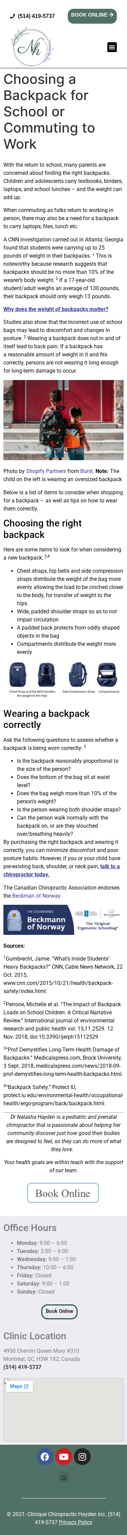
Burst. (88, 471)
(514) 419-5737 (22, 1367)
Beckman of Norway (36, 896)
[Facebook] (45, 1456)
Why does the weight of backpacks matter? (55, 309)
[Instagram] (82, 1456)
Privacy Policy (75, 1522)
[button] (112, 47)
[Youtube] (63, 1456)
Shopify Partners (46, 471)
